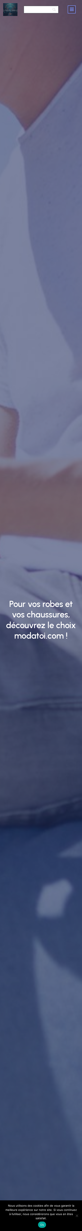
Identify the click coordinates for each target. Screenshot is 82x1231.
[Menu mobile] (72, 9)
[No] (77, 1216)
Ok (42, 1224)
